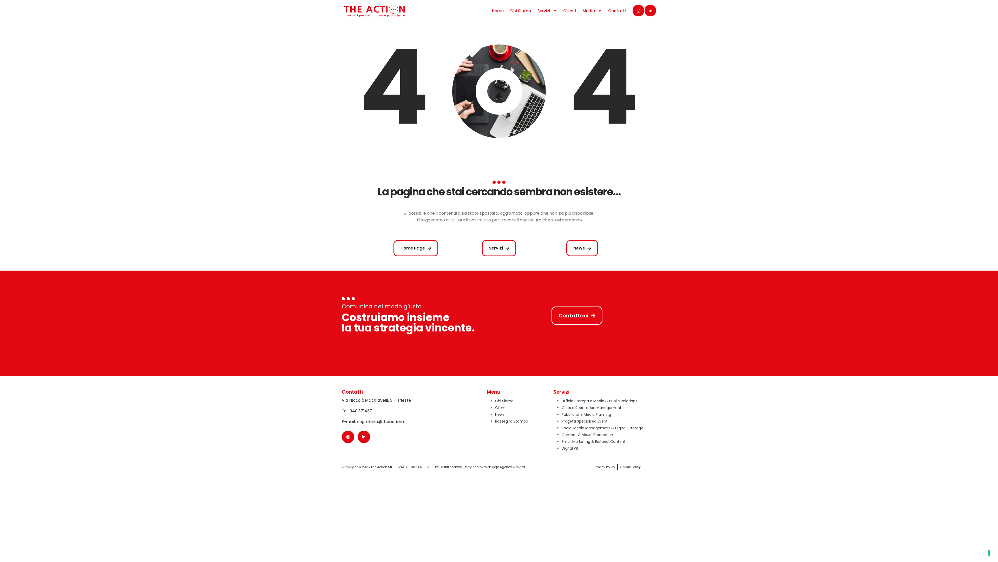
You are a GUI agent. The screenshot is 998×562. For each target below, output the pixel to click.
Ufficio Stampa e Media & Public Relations (599, 401)
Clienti (569, 11)
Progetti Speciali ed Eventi (585, 421)
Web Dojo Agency (498, 467)
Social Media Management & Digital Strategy (602, 428)
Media (589, 11)
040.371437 (361, 411)
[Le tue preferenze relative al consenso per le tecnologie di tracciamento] (989, 553)
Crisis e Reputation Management (591, 407)
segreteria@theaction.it (381, 421)
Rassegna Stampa (511, 421)
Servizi (543, 11)
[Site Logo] (374, 11)
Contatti (617, 11)
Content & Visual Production (587, 434)
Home (498, 11)
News (499, 414)
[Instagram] (638, 10)
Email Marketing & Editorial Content (594, 441)
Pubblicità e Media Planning (586, 414)
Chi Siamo (520, 11)
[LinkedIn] (650, 10)
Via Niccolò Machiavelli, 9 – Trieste (376, 400)
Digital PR (570, 448)
